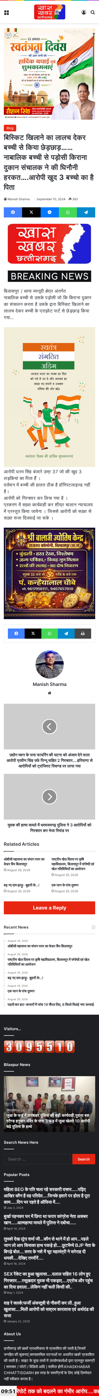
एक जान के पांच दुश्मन (65, 885)
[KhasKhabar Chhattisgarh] (49, 12)
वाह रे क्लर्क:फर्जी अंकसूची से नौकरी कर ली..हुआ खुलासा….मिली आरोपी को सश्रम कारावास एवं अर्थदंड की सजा (49, 1309)
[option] (49, 1104)
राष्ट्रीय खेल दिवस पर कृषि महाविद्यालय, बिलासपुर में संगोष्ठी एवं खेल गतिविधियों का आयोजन (73, 864)
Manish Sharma (19, 199)
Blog (10, 128)
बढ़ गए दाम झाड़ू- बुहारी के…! (21, 885)
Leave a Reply (49, 908)
